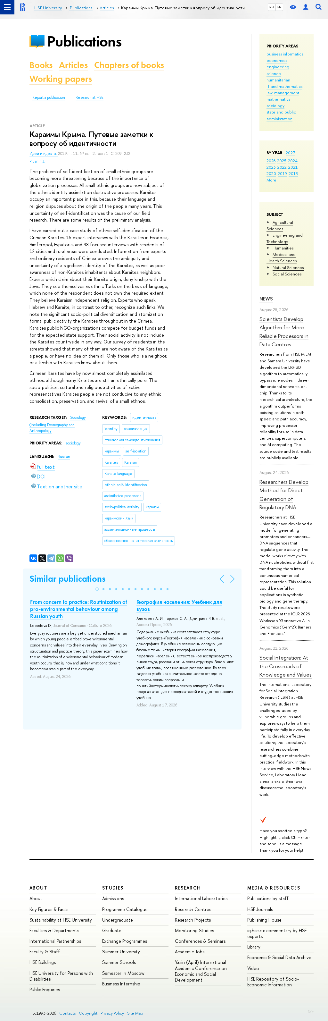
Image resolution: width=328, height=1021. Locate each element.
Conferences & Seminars (200, 941)
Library (253, 947)
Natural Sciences (288, 267)
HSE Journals (260, 909)
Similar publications (67, 578)
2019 (282, 173)
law (269, 93)
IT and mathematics (284, 86)
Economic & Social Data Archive (279, 957)
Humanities (283, 248)
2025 (281, 161)
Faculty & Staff (44, 952)
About (38, 888)
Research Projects (193, 920)
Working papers (60, 78)
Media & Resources (273, 888)
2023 (271, 167)
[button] (97, 589)
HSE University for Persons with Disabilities (61, 976)
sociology (275, 105)
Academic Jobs (189, 952)
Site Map (135, 1013)
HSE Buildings (42, 962)
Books (41, 65)
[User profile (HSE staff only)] (305, 7)
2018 (293, 173)
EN (279, 7)
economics (276, 60)
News (266, 298)
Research (188, 888)
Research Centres (193, 909)
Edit (311, 1011)
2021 (293, 167)
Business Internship (121, 984)
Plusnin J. (37, 161)
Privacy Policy (112, 1013)
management (286, 93)
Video (253, 968)
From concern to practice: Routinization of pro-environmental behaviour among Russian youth (78, 609)
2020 (271, 173)
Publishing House (264, 920)
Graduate (111, 930)
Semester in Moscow (123, 973)
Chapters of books (129, 65)
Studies (113, 888)
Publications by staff (268, 898)
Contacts (67, 1013)
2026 (270, 161)
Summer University (121, 952)
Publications (84, 41)
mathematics (278, 99)
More (271, 180)
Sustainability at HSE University (60, 920)
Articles (73, 65)
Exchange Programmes (124, 941)
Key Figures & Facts (48, 909)
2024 (293, 161)
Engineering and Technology (284, 238)
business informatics (284, 54)
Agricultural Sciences (279, 225)
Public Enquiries (44, 989)
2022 (282, 167)
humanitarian (278, 80)
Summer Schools (119, 962)
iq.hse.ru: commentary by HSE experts (277, 933)
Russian (64, 456)
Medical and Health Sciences (281, 257)
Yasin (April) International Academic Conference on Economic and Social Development (201, 971)
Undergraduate (117, 920)
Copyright (88, 1013)
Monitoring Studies (194, 930)
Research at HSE (89, 97)
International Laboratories (201, 898)
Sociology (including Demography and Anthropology (57, 424)
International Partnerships (55, 941)
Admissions (113, 898)
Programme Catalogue (125, 909)
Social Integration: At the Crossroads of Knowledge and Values (285, 666)
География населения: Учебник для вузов (179, 605)
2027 (290, 153)
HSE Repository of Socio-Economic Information (273, 982)
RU (271, 7)
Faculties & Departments (54, 930)
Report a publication (48, 97)
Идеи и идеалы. (43, 153)
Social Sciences (287, 274)
